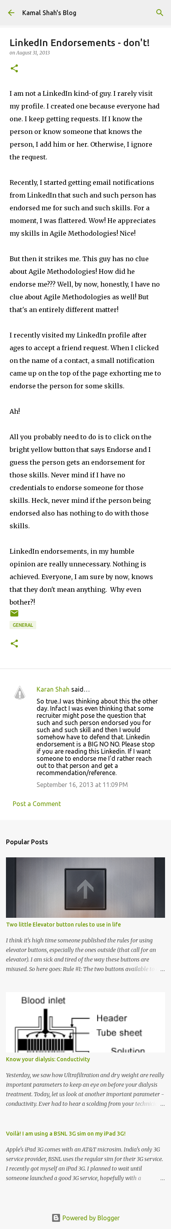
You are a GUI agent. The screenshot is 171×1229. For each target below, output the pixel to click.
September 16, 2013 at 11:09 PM (82, 784)
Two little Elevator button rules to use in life (63, 924)
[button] (14, 69)
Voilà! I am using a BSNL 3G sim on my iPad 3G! (66, 1133)
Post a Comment (37, 803)
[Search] (160, 12)
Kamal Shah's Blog (49, 12)
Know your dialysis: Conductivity (48, 1059)
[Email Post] (14, 616)
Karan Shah (53, 689)
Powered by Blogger (90, 1217)
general (23, 625)
